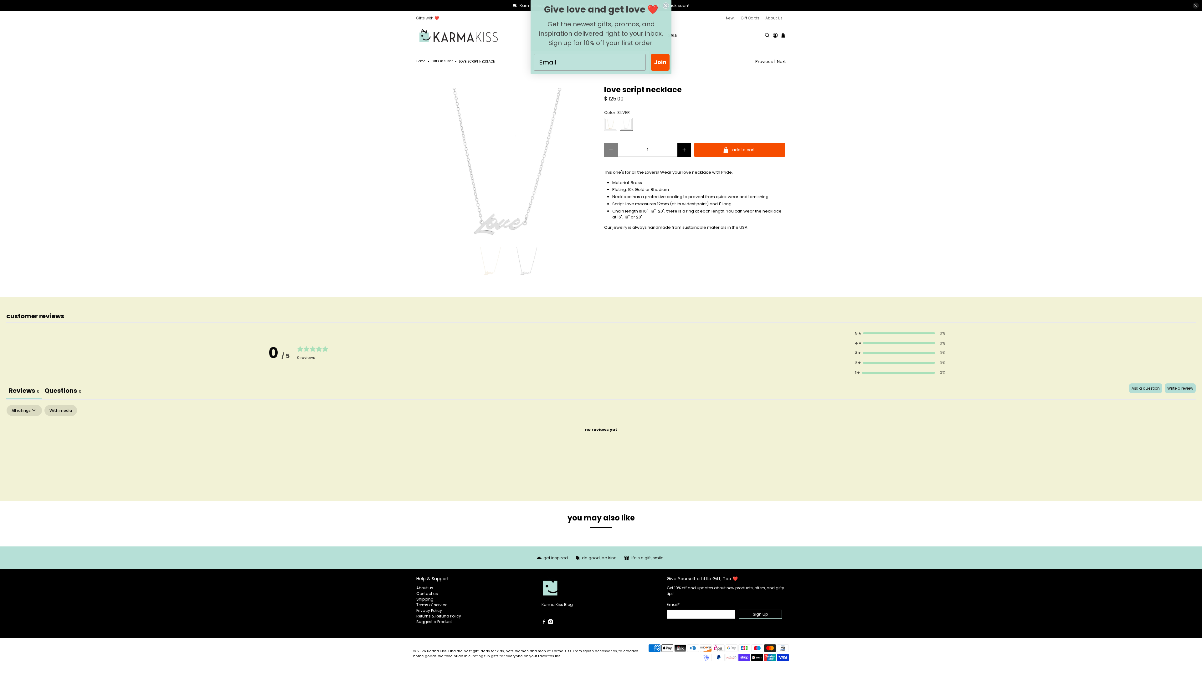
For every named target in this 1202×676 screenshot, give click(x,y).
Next (781, 61)
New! (730, 18)
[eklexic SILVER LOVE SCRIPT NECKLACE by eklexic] (507, 161)
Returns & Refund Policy (438, 616)
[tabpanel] (601, 451)
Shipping (425, 599)
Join (660, 62)
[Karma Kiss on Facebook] (544, 622)
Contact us (427, 593)
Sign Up (760, 614)
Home (420, 61)
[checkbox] (60, 410)
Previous (764, 61)
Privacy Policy (429, 610)
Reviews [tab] (24, 390)
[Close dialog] (666, 6)
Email (673, 604)
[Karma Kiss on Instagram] (550, 622)
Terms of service (431, 604)
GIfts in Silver (442, 61)
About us (424, 588)
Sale (672, 35)
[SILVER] (626, 124)
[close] (1196, 6)
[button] (900, 333)
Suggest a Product (434, 621)
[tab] (63, 391)
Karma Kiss (437, 651)
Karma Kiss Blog (557, 604)
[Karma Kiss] (458, 35)
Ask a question (1146, 388)
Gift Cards (750, 18)
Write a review (1180, 388)
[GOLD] (610, 124)
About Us (774, 18)
